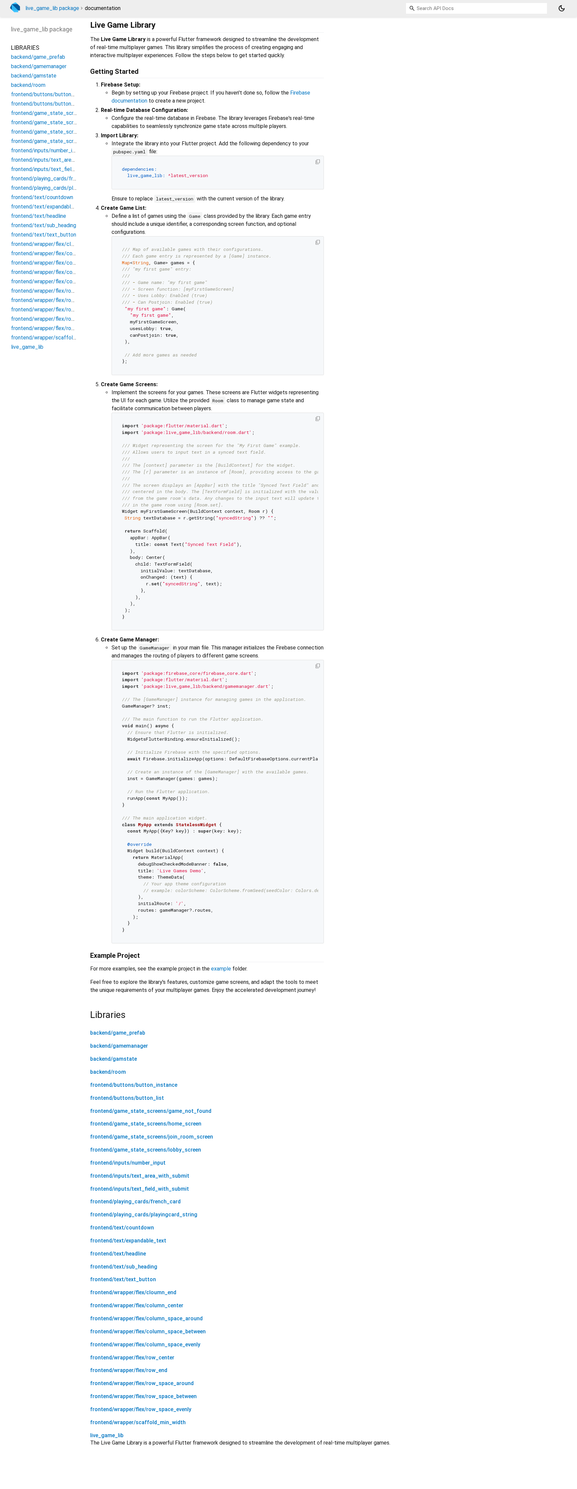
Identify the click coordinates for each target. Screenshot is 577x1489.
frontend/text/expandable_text (128, 1240)
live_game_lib (107, 1435)
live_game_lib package (52, 8)
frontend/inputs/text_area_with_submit (139, 1176)
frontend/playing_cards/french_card (135, 1201)
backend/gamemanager (119, 1046)
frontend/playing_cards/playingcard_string (143, 1214)
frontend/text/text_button (123, 1279)
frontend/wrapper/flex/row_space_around (142, 1383)
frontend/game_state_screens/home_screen (145, 1124)
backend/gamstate (113, 1059)
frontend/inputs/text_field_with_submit (139, 1189)
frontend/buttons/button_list (127, 1098)
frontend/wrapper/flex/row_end (128, 1370)
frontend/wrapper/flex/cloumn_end (133, 1292)
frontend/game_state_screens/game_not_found (150, 1111)
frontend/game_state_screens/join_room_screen (151, 1137)
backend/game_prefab (117, 1033)
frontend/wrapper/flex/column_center (136, 1305)
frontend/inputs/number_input (128, 1163)
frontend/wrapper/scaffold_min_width (138, 1422)
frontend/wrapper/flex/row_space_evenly (140, 1409)
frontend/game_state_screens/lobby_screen (145, 1150)
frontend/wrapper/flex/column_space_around (146, 1318)
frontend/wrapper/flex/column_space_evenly (145, 1344)
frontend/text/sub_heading (123, 1266)
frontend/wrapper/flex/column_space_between (148, 1331)
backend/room (108, 1072)
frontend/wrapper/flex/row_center (132, 1357)
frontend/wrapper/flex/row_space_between (143, 1396)
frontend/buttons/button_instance (133, 1085)
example (221, 968)
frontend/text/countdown (122, 1227)
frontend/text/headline (118, 1253)
